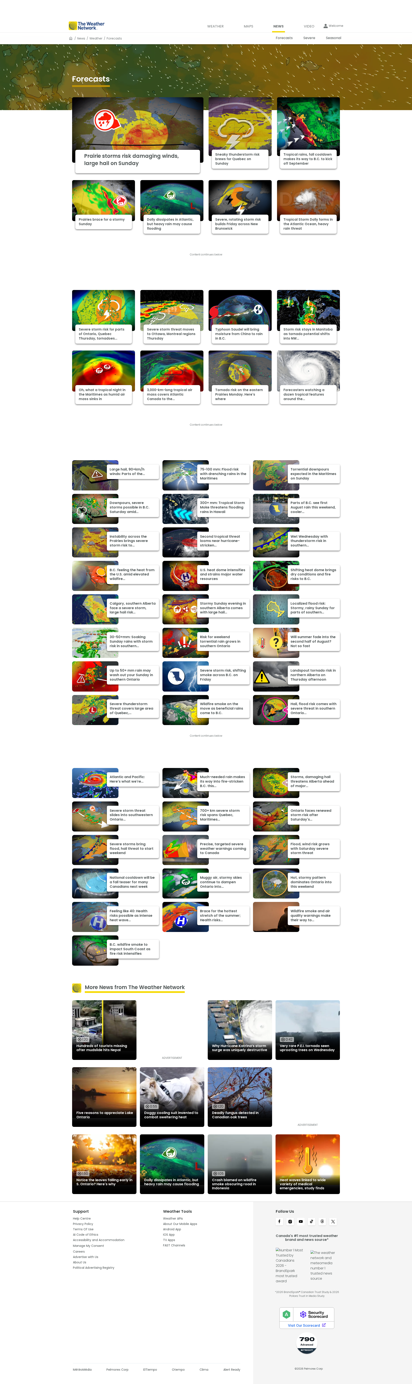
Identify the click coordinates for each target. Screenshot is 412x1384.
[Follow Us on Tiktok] (311, 1222)
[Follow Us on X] (333, 1222)
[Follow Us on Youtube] (300, 1222)
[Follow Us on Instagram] (290, 1222)
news (81, 38)
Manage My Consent (88, 1246)
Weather (95, 38)
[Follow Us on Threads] (322, 1222)
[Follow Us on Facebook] (279, 1222)
